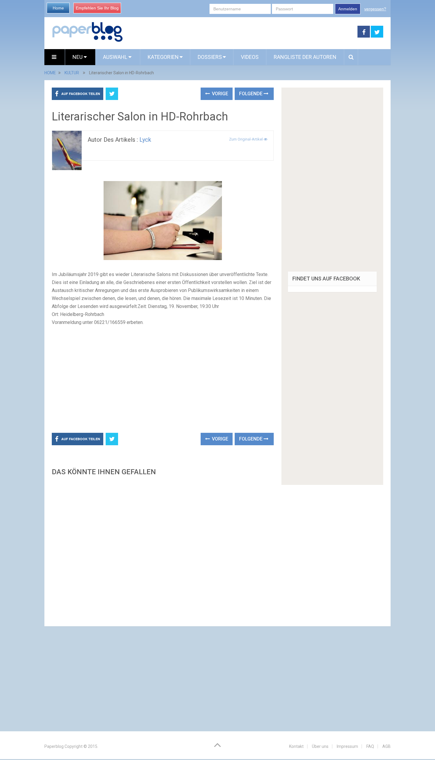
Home (58, 8)
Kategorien (163, 57)
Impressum (347, 746)
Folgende (251, 93)
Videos (250, 57)
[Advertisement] (240, 32)
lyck (145, 139)
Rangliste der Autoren (305, 57)
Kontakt (296, 746)
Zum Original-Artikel (246, 139)
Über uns (320, 746)
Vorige (219, 93)
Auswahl (115, 57)
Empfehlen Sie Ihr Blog (97, 8)
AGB (386, 746)
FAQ (370, 746)
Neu (78, 57)
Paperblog (54, 746)
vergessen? (375, 9)
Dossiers (210, 57)
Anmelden (347, 9)
